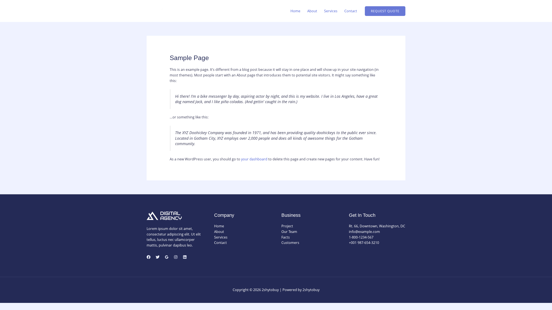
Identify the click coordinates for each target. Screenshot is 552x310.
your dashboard (254, 159)
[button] (385, 11)
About (312, 11)
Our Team (289, 231)
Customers (290, 242)
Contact (350, 11)
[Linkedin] (185, 257)
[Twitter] (158, 257)
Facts (285, 237)
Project (287, 226)
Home (295, 11)
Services (330, 11)
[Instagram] (176, 257)
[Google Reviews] (167, 257)
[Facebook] (149, 257)
